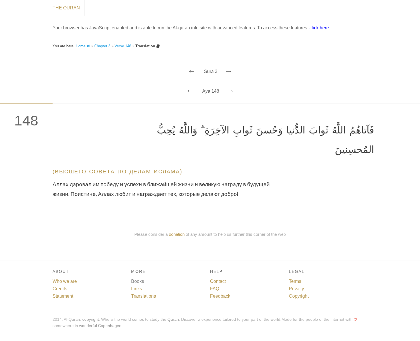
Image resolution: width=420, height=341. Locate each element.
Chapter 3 (102, 46)
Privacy (296, 288)
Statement (63, 296)
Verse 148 (123, 46)
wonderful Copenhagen (100, 326)
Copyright (299, 296)
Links (136, 288)
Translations (143, 296)
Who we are (65, 281)
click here (319, 27)
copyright (90, 319)
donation (177, 234)
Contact (218, 281)
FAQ (214, 288)
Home (81, 46)
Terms (295, 281)
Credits (60, 288)
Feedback (220, 296)
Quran (173, 319)
